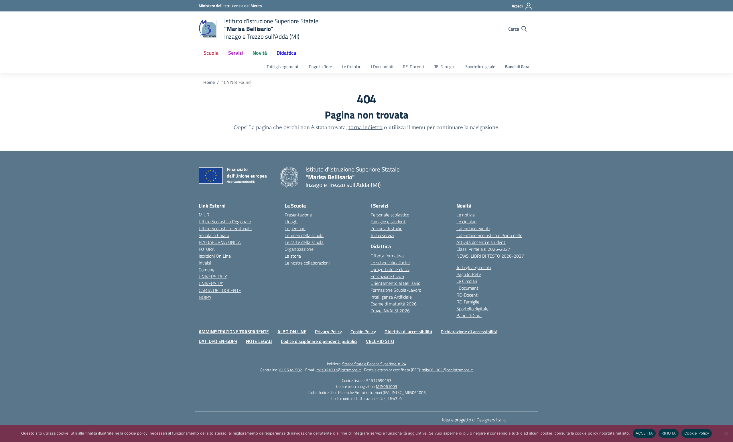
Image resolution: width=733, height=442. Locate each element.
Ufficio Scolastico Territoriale (225, 228)
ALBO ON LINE (291, 331)
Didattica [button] (286, 53)
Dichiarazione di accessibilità (469, 331)
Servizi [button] (235, 53)
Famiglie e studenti (388, 221)
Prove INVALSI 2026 (390, 310)
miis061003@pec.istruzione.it (447, 370)
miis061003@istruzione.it (338, 370)
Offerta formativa (387, 255)
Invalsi (205, 262)
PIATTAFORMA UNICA (220, 242)
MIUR (204, 214)
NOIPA (205, 297)
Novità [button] (260, 53)
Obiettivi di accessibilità (408, 331)
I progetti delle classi (390, 269)
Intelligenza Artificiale (391, 296)
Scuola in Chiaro (214, 235)
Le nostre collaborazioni (307, 262)
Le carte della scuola (304, 242)
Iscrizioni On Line (215, 255)
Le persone (295, 228)
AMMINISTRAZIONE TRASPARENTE (234, 331)
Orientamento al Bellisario (395, 283)
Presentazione (298, 214)
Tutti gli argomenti (283, 66)
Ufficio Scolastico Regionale (225, 221)
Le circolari (466, 221)
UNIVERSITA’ (211, 283)
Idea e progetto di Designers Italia (474, 419)
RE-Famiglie (445, 66)
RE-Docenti (413, 66)
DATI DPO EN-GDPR (218, 341)
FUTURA (207, 249)
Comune (206, 269)
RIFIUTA (668, 433)
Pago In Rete (320, 66)
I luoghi (291, 221)
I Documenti (382, 66)
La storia (293, 255)
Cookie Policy (363, 331)
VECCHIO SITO (380, 341)
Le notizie (465, 214)
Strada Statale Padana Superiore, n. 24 (374, 364)
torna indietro (365, 127)
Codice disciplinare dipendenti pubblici (319, 341)
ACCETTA (644, 433)
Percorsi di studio (386, 228)
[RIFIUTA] (726, 433)
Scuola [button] (211, 53)
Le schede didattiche (390, 262)
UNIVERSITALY (213, 276)
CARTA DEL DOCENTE (220, 290)
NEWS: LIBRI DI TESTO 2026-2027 (490, 255)
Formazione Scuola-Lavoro (396, 290)
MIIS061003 (386, 386)
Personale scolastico (390, 214)
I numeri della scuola (304, 235)
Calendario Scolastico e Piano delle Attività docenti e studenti (489, 239)
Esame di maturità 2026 (394, 303)
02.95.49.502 (290, 370)
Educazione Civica (387, 276)
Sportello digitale (480, 66)
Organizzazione (299, 249)
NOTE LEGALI (259, 341)
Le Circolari (351, 66)
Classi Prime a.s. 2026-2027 (483, 249)
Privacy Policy (328, 331)
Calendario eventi (473, 228)
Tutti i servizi (382, 235)
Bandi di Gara (517, 66)
